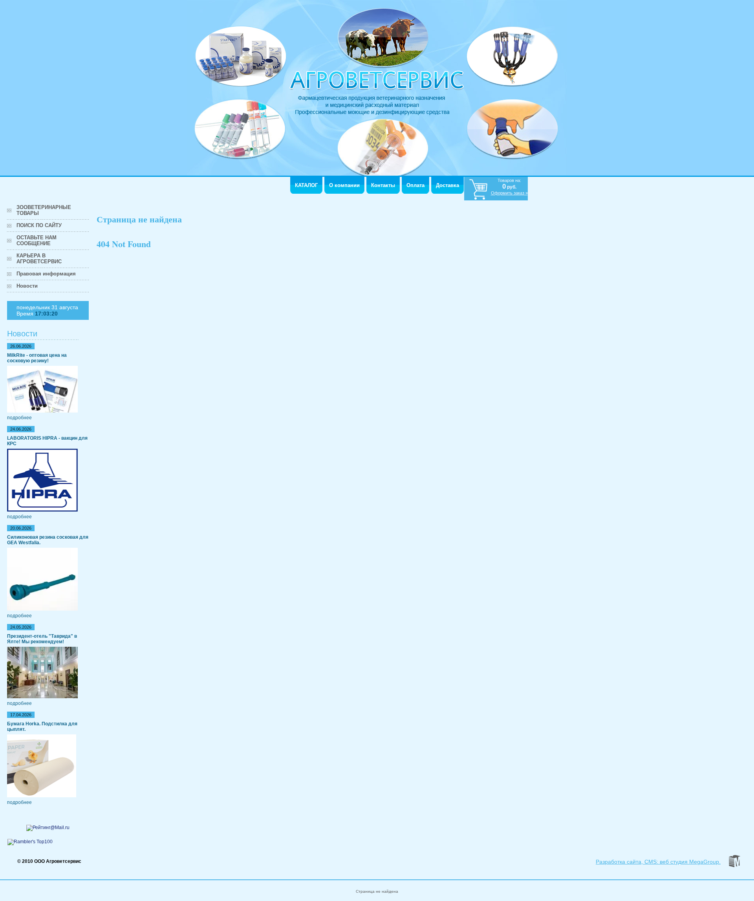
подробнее (19, 417)
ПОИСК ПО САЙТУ (39, 225)
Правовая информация (46, 274)
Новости (27, 286)
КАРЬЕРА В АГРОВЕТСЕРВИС (39, 258)
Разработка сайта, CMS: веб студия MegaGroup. (658, 862)
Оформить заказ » (509, 193)
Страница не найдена (377, 891)
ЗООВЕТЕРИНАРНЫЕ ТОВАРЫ (43, 210)
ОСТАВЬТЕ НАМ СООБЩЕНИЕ (36, 240)
